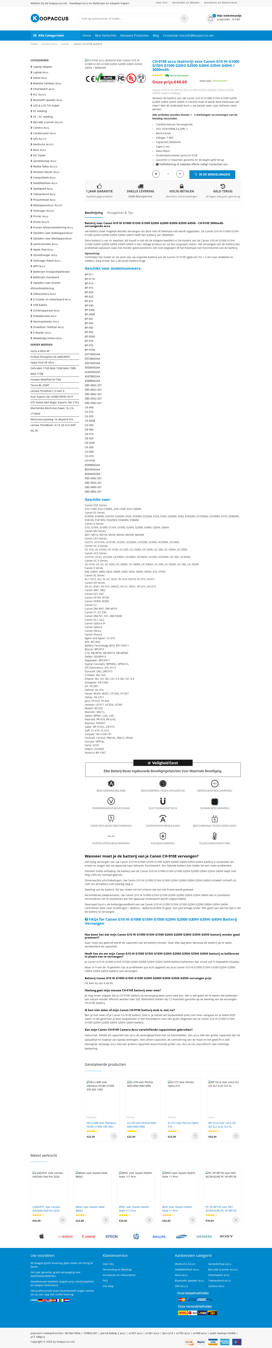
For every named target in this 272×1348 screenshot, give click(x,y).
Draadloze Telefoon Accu (48, 327)
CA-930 (89, 425)
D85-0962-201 (93, 403)
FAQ (105, 1280)
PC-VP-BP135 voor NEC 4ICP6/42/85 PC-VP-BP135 (221, 1208)
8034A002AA (92, 474)
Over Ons (161, 2)
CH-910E (90, 460)
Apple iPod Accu (43, 249)
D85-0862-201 (93, 394)
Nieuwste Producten (134, 35)
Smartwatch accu (43, 89)
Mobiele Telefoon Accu (47, 83)
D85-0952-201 (93, 398)
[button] (223, 17)
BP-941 (89, 318)
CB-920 (89, 438)
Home (87, 35)
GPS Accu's (39, 138)
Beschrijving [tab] (94, 213)
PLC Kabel (39, 155)
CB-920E (90, 443)
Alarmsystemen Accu (46, 321)
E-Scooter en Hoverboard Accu (52, 299)
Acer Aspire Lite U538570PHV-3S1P (52, 396)
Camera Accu (49, 44)
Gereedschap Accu (44, 161)
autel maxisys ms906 (223, 1333)
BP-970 (89, 341)
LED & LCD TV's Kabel (46, 105)
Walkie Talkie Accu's (45, 166)
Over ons (108, 1264)
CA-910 (89, 412)
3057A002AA (92, 363)
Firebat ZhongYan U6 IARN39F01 (50, 357)
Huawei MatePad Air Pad (46, 379)
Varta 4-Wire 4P (40, 351)
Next (144, 62)
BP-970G (90, 349)
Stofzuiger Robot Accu (46, 260)
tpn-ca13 (167, 1333)
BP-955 (89, 332)
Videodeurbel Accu (44, 316)
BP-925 (89, 296)
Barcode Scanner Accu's (48, 122)
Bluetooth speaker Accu (47, 100)
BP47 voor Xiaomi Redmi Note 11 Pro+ (177, 1208)
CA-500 (89, 447)
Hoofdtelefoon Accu (45, 183)
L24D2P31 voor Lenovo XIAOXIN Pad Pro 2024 (46, 1208)
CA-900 (89, 407)
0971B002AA (92, 354)
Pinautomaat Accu (44, 199)
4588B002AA (92, 381)
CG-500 (89, 451)
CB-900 (89, 429)
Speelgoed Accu (43, 188)
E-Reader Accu (42, 332)
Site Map (108, 1286)
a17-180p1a (38, 1337)
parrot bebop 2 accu (113, 1333)
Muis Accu (39, 150)
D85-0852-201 (93, 389)
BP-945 (89, 323)
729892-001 (90, 1333)
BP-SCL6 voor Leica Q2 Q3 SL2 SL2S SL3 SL (222, 1124)
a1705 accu (183, 1333)
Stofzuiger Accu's (43, 210)
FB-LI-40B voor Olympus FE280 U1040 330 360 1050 (101, 1125)
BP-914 (89, 283)
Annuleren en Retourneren (221, 2)
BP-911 (89, 274)
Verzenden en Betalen (185, 2)
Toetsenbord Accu (44, 194)
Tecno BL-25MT (40, 385)
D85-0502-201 (93, 482)
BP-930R (90, 314)
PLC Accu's (39, 94)
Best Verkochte (105, 35)
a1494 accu (200, 1333)
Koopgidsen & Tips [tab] (120, 213)
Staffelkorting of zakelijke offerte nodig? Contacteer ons (193, 164)
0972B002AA (92, 358)
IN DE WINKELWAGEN (214, 174)
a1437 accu (135, 1333)
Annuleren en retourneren (119, 1275)
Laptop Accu (40, 72)
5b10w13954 (72, 1333)
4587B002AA (92, 376)
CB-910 (89, 434)
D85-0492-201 (93, 478)
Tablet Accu (40, 78)
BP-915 (89, 287)
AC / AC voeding (43, 116)
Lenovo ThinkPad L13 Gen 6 (47, 391)
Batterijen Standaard (46, 277)
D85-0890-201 (93, 487)
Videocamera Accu (44, 294)
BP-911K (90, 279)
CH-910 (89, 456)
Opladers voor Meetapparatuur (52, 238)
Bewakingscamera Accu (47, 338)
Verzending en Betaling (117, 1269)
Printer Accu (40, 216)
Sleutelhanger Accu (45, 255)
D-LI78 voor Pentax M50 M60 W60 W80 (141, 1124)
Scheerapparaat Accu (46, 310)
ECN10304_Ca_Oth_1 (175, 129)
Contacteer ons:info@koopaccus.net (188, 35)
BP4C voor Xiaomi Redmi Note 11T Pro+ (134, 1208)
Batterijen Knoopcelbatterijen (51, 271)
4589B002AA (92, 465)
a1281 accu (152, 1333)
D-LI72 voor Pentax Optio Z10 (183, 1124)
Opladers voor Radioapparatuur (53, 233)
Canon (65, 44)
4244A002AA (92, 372)
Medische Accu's (43, 144)
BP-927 (89, 301)
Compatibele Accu (44, 177)
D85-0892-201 (93, 491)
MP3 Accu (39, 266)
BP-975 (89, 345)
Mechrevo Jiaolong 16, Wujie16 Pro (52, 419)
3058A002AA (92, 367)
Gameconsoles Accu (45, 244)
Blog (156, 35)
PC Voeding (40, 111)
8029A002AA (92, 469)
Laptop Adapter (42, 66)
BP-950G (90, 336)
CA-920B (90, 420)
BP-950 (89, 327)
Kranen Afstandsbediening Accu (53, 227)
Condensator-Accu (44, 133)
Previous (87, 62)
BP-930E (90, 310)
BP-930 (89, 305)
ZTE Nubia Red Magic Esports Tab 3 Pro (55, 402)
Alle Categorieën (51, 35)
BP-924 (89, 292)
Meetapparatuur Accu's (47, 205)
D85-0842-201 (93, 385)
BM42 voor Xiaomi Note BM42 (90, 1208)
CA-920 (89, 416)
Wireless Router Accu (46, 172)
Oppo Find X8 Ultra (42, 362)
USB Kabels (40, 305)
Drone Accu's (41, 222)
